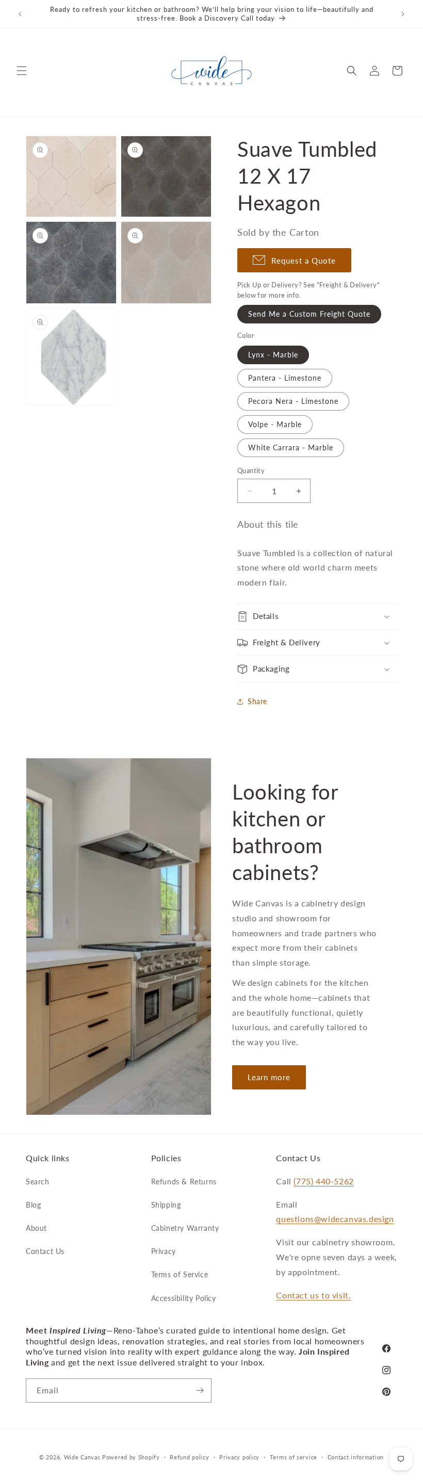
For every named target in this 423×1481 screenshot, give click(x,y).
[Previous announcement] (20, 14)
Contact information (356, 1457)
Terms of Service (179, 1274)
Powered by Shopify (131, 1457)
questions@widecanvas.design (335, 1219)
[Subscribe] (199, 1390)
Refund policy (189, 1457)
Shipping (166, 1204)
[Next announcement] (403, 14)
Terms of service (293, 1457)
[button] (21, 70)
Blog (33, 1204)
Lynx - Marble (273, 354)
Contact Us (45, 1251)
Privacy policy (239, 1457)
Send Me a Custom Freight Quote (309, 314)
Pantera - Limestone (284, 377)
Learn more (269, 1077)
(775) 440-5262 (323, 1181)
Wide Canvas (82, 1457)
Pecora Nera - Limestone (293, 401)
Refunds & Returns (184, 1181)
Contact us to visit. (313, 1295)
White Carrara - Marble (290, 447)
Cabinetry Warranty (185, 1228)
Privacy (163, 1251)
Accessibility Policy (183, 1298)
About (36, 1228)
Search (38, 1181)
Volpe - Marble (275, 424)
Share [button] (257, 701)
